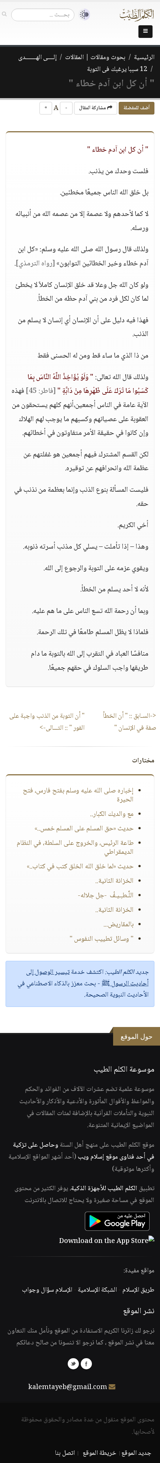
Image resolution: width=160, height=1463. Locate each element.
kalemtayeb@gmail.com (67, 1387)
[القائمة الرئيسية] (145, 31)
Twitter (73, 1363)
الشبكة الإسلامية (97, 1290)
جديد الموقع (136, 1453)
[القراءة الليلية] (82, 15)
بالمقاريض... (118, 925)
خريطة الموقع (99, 1453)
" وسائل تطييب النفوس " (102, 939)
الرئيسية (144, 57)
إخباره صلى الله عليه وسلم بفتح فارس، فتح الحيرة (78, 795)
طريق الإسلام (138, 1290)
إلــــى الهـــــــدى (37, 57)
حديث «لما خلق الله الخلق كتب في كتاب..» (80, 867)
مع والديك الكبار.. (112, 814)
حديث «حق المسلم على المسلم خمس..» (84, 829)
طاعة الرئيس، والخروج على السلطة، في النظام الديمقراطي (75, 847)
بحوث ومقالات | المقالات (95, 57)
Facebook (86, 1363)
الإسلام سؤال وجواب (47, 1290)
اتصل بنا (65, 1453)
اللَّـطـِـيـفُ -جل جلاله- (106, 896)
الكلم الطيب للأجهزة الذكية (104, 1188)
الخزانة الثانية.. (114, 881)
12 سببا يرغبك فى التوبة (117, 69)
